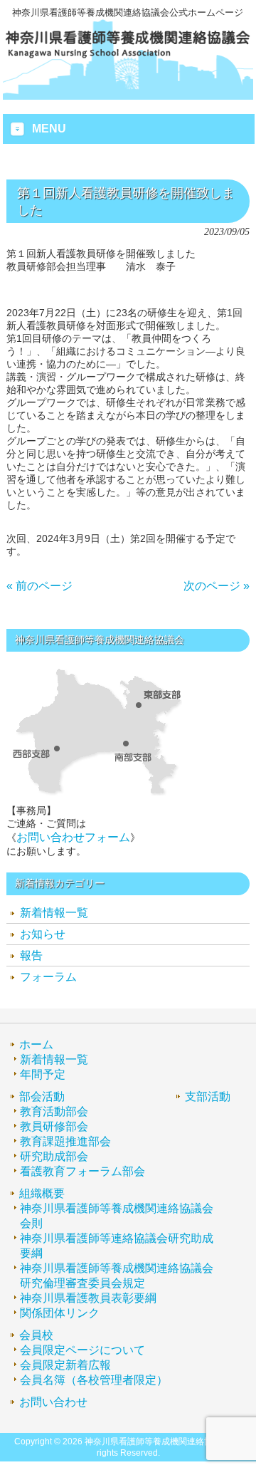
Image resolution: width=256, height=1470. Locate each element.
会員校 (36, 1335)
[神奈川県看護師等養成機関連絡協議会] (128, 57)
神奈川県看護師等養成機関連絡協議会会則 (116, 1215)
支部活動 (207, 1096)
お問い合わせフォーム (73, 837)
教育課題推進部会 (65, 1141)
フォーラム (48, 977)
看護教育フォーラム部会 (82, 1171)
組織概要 (42, 1193)
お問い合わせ (53, 1402)
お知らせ (42, 934)
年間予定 (42, 1074)
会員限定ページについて (82, 1350)
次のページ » (216, 586)
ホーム (36, 1044)
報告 (31, 955)
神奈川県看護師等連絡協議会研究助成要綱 (116, 1245)
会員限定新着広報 (65, 1365)
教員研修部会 (54, 1126)
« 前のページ (39, 586)
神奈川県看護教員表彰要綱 (88, 1298)
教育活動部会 (54, 1111)
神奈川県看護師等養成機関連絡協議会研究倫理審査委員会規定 (116, 1275)
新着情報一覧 (54, 913)
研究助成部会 (54, 1156)
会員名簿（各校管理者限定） (94, 1380)
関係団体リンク (60, 1313)
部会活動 (42, 1096)
